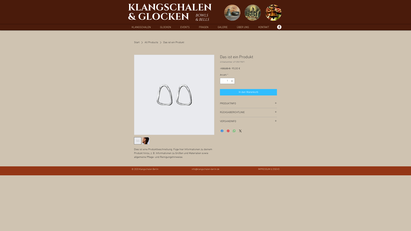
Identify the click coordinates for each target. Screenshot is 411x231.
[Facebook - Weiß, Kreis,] (279, 27)
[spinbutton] (227, 81)
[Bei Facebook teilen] (222, 131)
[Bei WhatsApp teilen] (234, 131)
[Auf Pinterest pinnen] (228, 131)
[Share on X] (240, 131)
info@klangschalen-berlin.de (205, 169)
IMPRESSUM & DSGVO (269, 169)
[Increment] (232, 81)
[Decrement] (222, 81)
